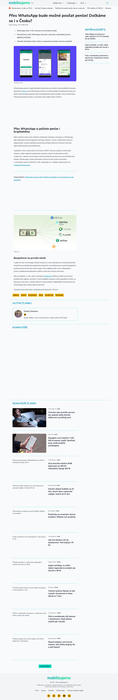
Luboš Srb (50, 434)
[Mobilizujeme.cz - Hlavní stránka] (19, 3)
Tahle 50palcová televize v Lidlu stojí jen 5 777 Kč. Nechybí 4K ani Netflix (97, 36)
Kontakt (51, 690)
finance (23, 295)
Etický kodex (60, 690)
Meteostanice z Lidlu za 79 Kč (22, 8)
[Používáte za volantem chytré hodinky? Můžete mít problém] (29, 519)
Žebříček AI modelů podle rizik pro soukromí (70, 8)
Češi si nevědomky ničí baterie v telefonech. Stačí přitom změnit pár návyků (97, 58)
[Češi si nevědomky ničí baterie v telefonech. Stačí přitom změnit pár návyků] (29, 621)
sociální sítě (49, 295)
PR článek (50, 587)
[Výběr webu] (32, 3)
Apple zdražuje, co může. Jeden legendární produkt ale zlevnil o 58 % (97, 47)
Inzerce (43, 690)
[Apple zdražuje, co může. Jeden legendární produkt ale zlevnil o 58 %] (29, 570)
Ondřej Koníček (52, 485)
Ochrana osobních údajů (75, 690)
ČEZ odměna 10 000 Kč (95, 8)
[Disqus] (59, 352)
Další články (45, 666)
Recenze (108, 8)
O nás (37, 690)
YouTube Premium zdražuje (43, 8)
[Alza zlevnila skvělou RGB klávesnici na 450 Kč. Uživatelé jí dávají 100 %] (29, 468)
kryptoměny (33, 295)
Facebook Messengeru (22, 165)
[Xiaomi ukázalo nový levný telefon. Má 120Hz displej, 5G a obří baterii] (29, 647)
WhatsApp (48, 276)
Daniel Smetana (13, 25)
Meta (24, 91)
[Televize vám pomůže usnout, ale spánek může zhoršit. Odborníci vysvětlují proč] (29, 417)
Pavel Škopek (51, 511)
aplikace (16, 295)
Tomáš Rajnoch (52, 409)
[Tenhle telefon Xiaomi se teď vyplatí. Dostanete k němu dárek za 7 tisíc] (29, 596)
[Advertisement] (45, 111)
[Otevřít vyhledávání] (107, 3)
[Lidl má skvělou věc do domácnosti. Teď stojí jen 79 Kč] (29, 545)
